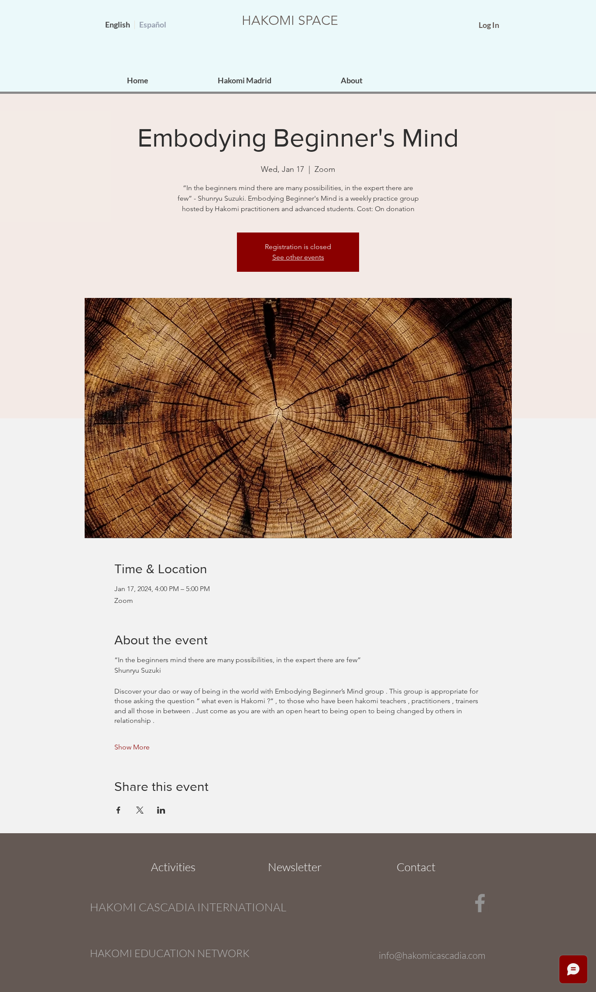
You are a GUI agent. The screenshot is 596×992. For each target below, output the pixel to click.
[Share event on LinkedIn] (161, 810)
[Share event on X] (140, 810)
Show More (132, 747)
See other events (298, 257)
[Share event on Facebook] (118, 810)
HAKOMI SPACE (290, 20)
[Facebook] (480, 903)
